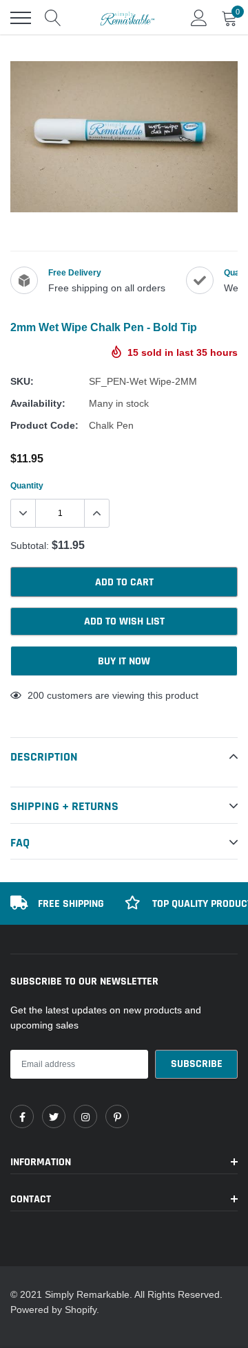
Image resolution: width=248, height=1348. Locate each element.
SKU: (22, 381)
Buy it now (124, 661)
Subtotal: (29, 545)
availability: (37, 403)
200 (36, 695)
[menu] (20, 18)
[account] (199, 17)
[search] (53, 18)
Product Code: (44, 425)
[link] (22, 1116)
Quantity (26, 485)
